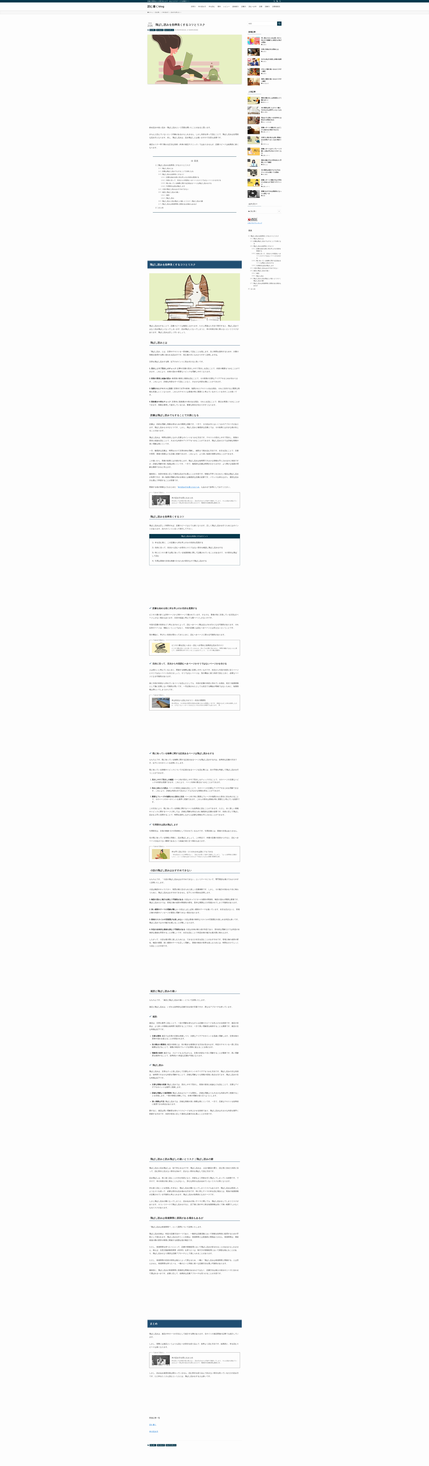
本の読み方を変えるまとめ (188, 487)
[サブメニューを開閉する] (279, 211)
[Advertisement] (194, 103)
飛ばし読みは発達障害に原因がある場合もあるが (179, 204)
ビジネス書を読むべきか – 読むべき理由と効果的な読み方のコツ (198, 645)
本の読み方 (160, 30)
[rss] (277, 1)
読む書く (152, 30)
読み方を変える (169, 30)
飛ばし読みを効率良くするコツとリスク (174, 165)
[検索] (280, 1)
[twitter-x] (274, 1)
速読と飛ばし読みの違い (170, 192)
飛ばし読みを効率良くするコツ (173, 174)
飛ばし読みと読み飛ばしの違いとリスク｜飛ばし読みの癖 (182, 201)
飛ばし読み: (170, 198)
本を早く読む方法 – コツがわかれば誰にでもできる (192, 852)
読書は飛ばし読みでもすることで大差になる (177, 171)
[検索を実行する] (279, 23)
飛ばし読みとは (167, 168)
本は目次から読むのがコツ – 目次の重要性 (189, 700)
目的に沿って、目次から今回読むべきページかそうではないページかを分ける (193, 180)
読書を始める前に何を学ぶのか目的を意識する (182, 177)
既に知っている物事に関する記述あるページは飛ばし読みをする (189, 183)
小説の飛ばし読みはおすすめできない (175, 189)
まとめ (161, 208)
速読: (168, 195)
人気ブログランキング (255, 223)
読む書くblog (155, 6)
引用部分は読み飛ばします (175, 186)
